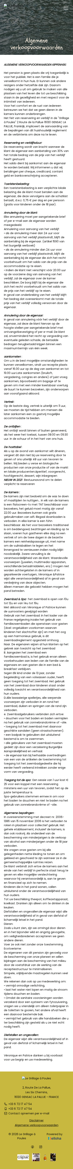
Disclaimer (36, 1120)
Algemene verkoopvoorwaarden (36, 1125)
